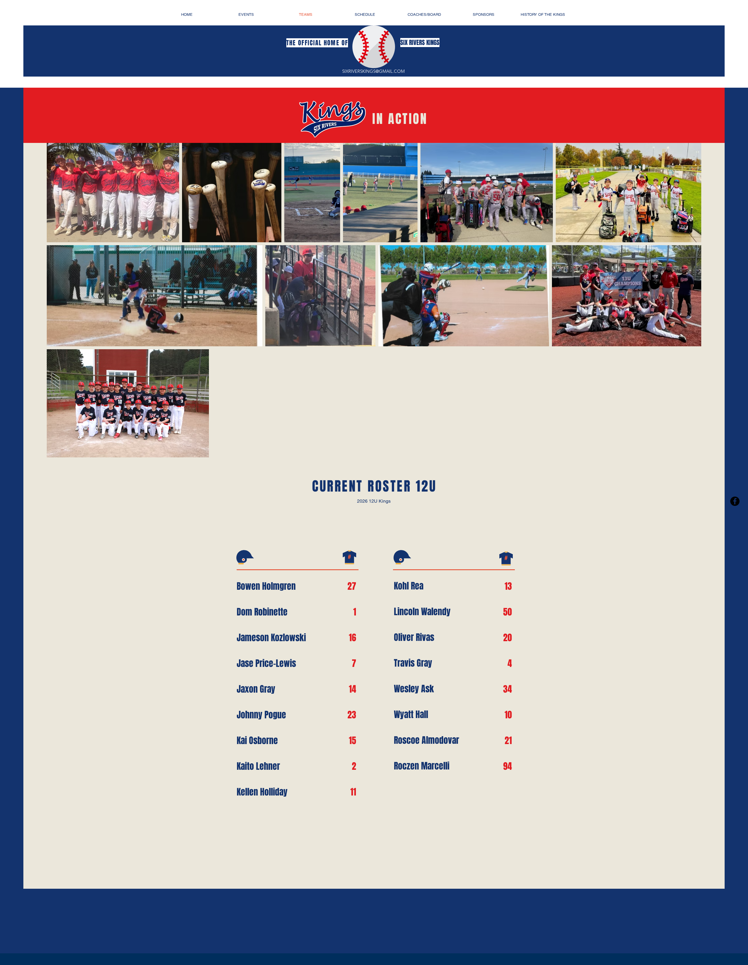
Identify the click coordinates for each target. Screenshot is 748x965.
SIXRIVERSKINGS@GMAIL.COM (373, 71)
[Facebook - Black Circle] (735, 501)
